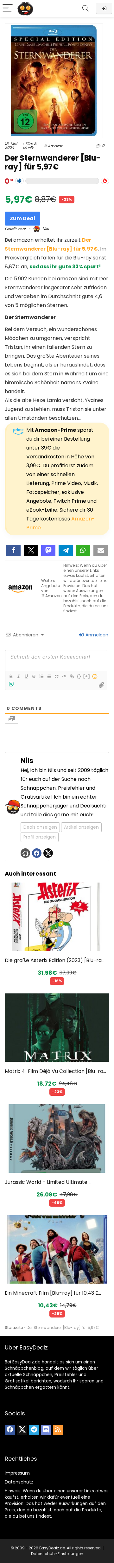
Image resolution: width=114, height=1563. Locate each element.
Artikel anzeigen (81, 827)
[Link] (71, 676)
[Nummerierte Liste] (41, 676)
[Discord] (46, 1430)
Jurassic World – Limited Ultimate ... (48, 1182)
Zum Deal (22, 218)
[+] (86, 676)
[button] (13, 550)
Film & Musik (30, 145)
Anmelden (96, 635)
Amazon (55, 146)
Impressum (17, 1473)
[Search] (85, 8)
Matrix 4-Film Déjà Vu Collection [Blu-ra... (55, 1071)
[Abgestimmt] (19, 181)
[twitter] (22, 1430)
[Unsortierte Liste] (49, 676)
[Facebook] (10, 1430)
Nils (45, 228)
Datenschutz (19, 1482)
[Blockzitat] (56, 676)
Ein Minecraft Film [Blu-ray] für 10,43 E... (53, 1293)
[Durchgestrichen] (33, 676)
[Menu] (7, 8)
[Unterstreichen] (26, 676)
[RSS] (58, 1430)
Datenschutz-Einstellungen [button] (57, 1553)
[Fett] (11, 676)
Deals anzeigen (40, 827)
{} (79, 676)
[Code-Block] (64, 676)
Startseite (14, 1327)
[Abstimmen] (105, 181)
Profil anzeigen (39, 837)
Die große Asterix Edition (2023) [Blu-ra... (54, 960)
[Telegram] (34, 1430)
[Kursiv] (18, 676)
